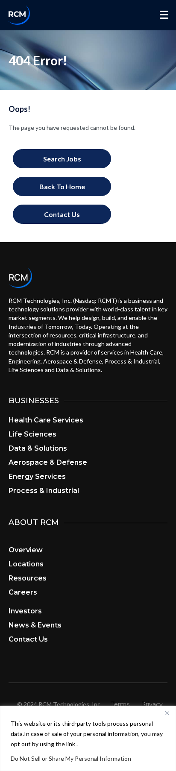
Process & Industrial (44, 491)
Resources (28, 578)
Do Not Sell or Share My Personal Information (71, 758)
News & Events (35, 625)
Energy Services (37, 476)
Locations (26, 564)
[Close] (167, 713)
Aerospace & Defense (48, 462)
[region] (88, 738)
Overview (26, 550)
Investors (25, 611)
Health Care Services (46, 420)
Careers (23, 592)
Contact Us (28, 639)
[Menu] (164, 15)
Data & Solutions (38, 448)
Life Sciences (32, 434)
